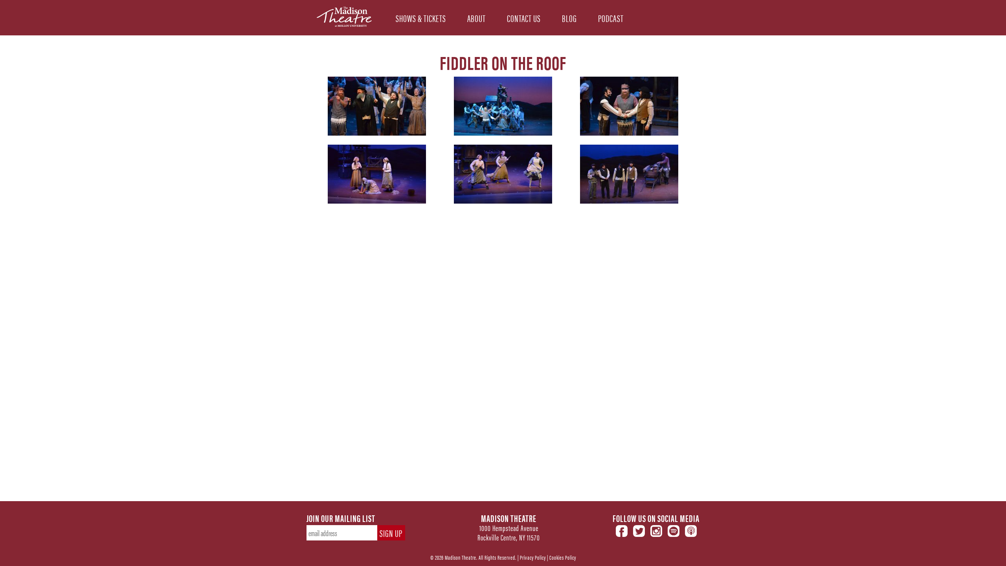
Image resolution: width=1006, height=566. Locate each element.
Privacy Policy (533, 557)
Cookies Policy (562, 557)
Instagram (656, 531)
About (476, 17)
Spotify (673, 531)
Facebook (622, 531)
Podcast (611, 17)
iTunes (691, 531)
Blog (569, 17)
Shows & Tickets (421, 17)
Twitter (639, 531)
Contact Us (524, 17)
